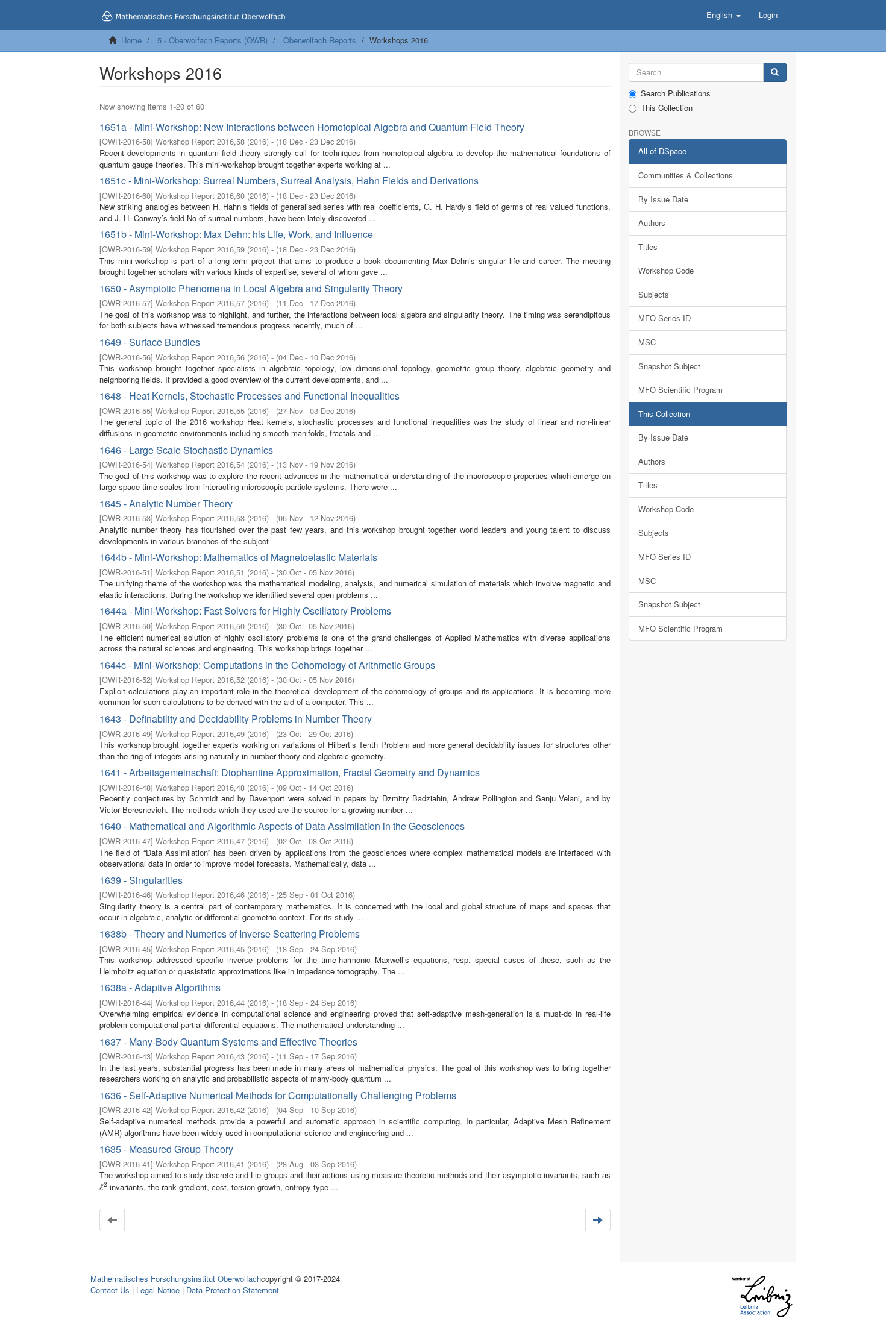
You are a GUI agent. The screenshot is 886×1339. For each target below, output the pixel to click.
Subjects (653, 294)
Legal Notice (158, 1290)
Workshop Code (666, 270)
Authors (651, 222)
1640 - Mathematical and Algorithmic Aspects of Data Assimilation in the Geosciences (282, 826)
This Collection (667, 107)
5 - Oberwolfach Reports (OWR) (212, 40)
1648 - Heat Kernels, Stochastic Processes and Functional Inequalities (249, 396)
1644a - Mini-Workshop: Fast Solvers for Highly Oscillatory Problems (245, 611)
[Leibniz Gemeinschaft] (761, 1296)
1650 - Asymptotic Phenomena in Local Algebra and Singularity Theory (251, 288)
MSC (647, 342)
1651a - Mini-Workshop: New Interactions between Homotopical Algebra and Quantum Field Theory (311, 127)
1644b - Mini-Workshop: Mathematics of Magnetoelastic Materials (238, 557)
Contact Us (110, 1290)
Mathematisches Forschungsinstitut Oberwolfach (175, 1278)
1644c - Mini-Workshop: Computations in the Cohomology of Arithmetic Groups (267, 665)
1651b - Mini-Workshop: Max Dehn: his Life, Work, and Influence (236, 234)
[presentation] (103, 1187)
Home (131, 40)
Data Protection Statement (232, 1290)
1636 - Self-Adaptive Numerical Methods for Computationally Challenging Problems (277, 1095)
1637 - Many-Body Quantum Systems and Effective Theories (228, 1042)
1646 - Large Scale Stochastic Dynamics (186, 450)
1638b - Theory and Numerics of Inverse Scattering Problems (229, 934)
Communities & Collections (685, 175)
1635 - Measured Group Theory (166, 1149)
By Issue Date (663, 199)
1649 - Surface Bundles (149, 342)
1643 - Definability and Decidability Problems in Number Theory (235, 719)
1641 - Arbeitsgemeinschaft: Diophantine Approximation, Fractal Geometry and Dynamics (289, 772)
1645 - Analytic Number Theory (166, 503)
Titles (648, 246)
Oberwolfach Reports (319, 40)
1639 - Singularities (141, 880)
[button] (723, 15)
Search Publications (676, 93)
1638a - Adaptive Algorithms (160, 987)
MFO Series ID (664, 318)
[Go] (775, 73)
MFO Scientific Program (680, 389)
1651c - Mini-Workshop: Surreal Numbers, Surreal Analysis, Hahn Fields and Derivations (289, 180)
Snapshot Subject (669, 366)
